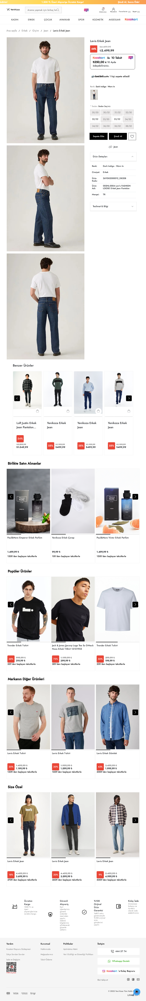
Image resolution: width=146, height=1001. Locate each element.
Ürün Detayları (100, 156)
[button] (11, 497)
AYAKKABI (64, 19)
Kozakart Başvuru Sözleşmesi (18, 949)
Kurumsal (45, 943)
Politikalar (68, 943)
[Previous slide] (17, 398)
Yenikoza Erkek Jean (56, 425)
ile (113, 58)
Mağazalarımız (47, 954)
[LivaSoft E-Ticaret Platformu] (134, 995)
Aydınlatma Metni (70, 949)
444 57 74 (120, 951)
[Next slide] (129, 398)
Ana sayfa (11, 30)
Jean (116, 146)
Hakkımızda (45, 949)
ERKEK (31, 19)
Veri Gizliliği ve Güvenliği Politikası (78, 954)
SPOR (81, 19)
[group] (28, 516)
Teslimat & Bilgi (100, 206)
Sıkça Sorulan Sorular (15, 954)
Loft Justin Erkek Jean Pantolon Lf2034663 (26, 425)
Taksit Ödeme (46, 959)
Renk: (92, 86)
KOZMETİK (98, 19)
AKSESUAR (114, 19)
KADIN (14, 19)
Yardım (9, 943)
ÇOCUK (48, 19)
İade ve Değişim (13, 959)
